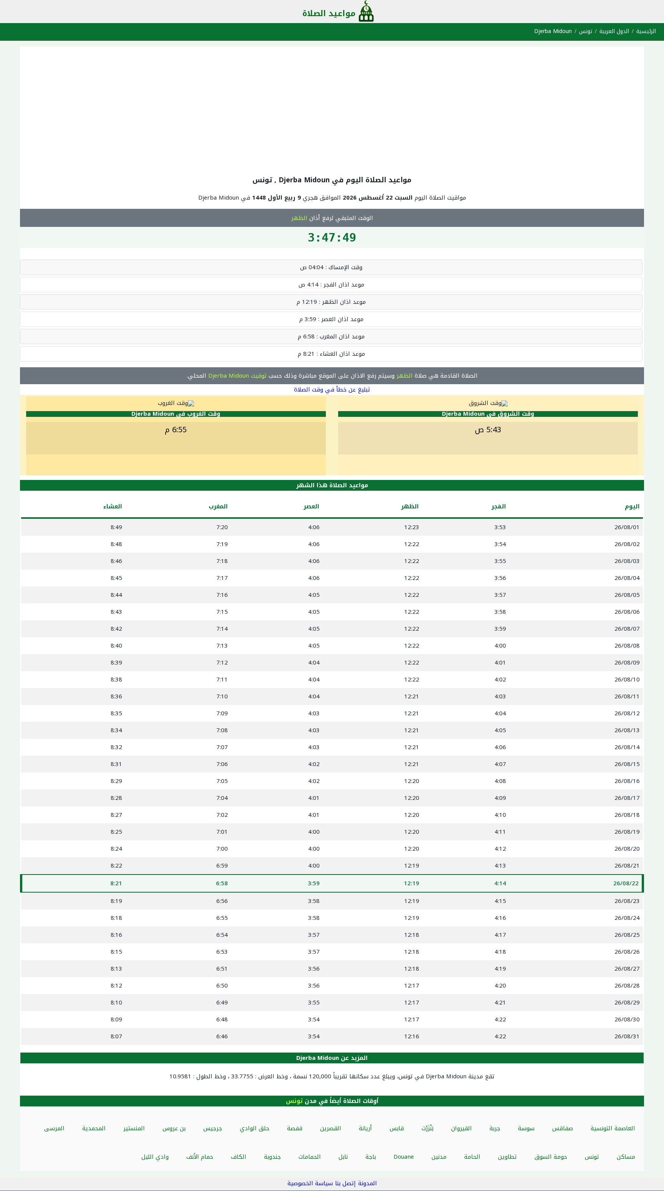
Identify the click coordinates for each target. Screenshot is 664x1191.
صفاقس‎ (562, 1128)
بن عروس (174, 1128)
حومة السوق (551, 1156)
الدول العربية (614, 31)
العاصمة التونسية (613, 1128)
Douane (403, 1156)
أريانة (365, 1128)
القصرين (330, 1128)
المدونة (367, 1183)
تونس (585, 31)
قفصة (294, 1128)
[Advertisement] (332, 109)
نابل (343, 1156)
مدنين (439, 1156)
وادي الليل (155, 1156)
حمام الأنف (199, 1156)
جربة (495, 1128)
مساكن (626, 1156)
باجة (370, 1156)
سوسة (526, 1128)
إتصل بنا (345, 1183)
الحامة (472, 1156)
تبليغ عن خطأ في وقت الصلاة (332, 389)
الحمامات (310, 1156)
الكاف (238, 1156)
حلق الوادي (254, 1128)
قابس (397, 1128)
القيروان (461, 1128)
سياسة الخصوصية (310, 1183)
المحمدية (94, 1128)
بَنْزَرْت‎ (427, 1128)
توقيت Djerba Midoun (237, 375)
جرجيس (212, 1128)
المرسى (54, 1128)
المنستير (134, 1128)
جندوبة (272, 1156)
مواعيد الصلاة (328, 13)
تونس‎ (592, 1156)
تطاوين (507, 1156)
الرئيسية (646, 31)
